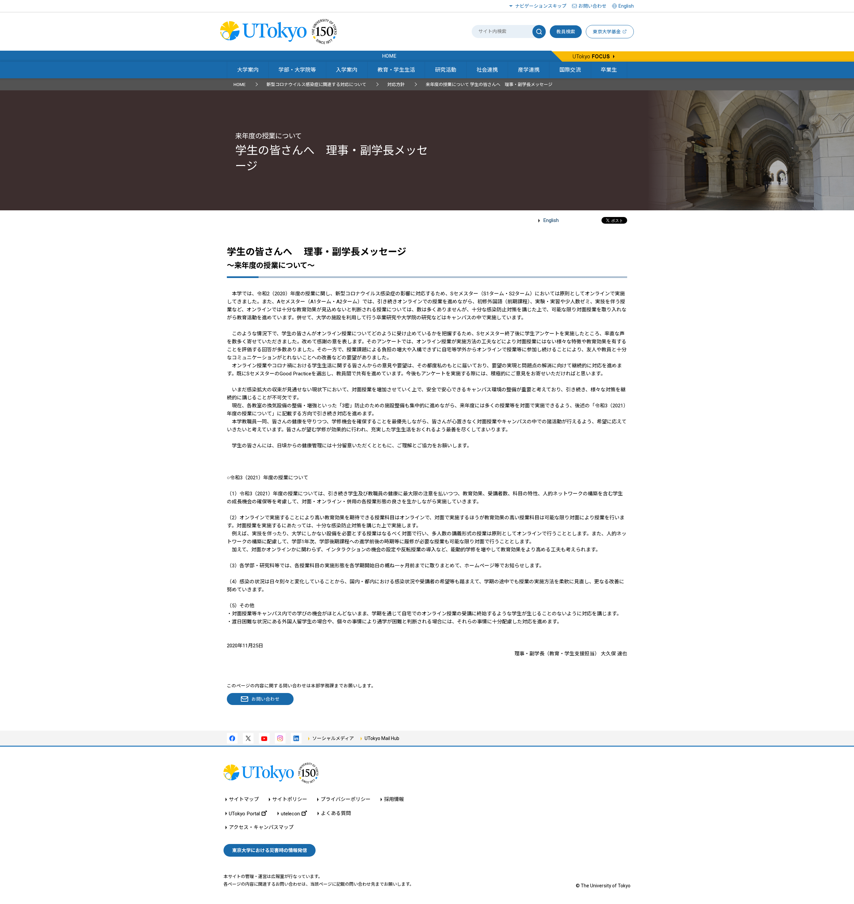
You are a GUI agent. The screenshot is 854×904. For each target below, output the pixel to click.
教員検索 (565, 31)
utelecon (290, 813)
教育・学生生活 (396, 70)
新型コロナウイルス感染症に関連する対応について (316, 84)
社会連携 (487, 70)
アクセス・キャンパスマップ (261, 827)
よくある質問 (336, 813)
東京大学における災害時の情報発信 (269, 850)
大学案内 (248, 70)
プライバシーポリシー (346, 799)
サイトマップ (244, 799)
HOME (240, 84)
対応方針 (396, 84)
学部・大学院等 (297, 70)
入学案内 (346, 70)
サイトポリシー (289, 799)
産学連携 (528, 70)
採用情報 (394, 799)
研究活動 (445, 70)
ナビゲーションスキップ (540, 6)
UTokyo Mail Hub (382, 738)
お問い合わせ (592, 6)
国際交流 (570, 70)
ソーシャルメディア (333, 738)
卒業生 (609, 70)
